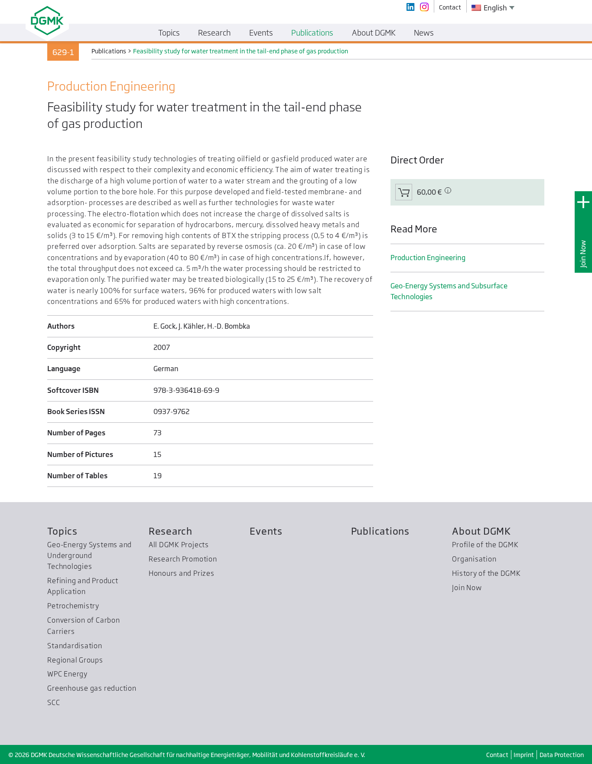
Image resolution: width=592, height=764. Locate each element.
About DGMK (481, 531)
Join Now (583, 253)
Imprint (524, 754)
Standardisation (74, 645)
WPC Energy (67, 673)
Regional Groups (75, 660)
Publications (380, 531)
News (424, 32)
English (494, 7)
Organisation (474, 559)
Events (266, 531)
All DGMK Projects (179, 544)
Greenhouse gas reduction (91, 688)
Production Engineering (427, 257)
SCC (53, 702)
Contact (497, 754)
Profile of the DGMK (485, 544)
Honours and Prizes (182, 573)
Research (170, 531)
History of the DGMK (486, 573)
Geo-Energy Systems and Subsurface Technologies (448, 291)
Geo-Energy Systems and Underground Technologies (89, 555)
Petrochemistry (73, 605)
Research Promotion (183, 559)
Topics (62, 531)
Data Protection (562, 754)
